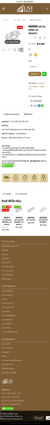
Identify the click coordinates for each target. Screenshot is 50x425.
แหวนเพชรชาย (7, 295)
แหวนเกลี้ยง (6, 328)
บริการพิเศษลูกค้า (8, 266)
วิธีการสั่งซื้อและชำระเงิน (10, 246)
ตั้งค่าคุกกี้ (38, 418)
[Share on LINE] (42, 105)
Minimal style (7, 364)
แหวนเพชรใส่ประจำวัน (9, 332)
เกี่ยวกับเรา (5, 258)
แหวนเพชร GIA (7, 303)
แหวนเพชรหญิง (7, 291)
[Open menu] (3, 8)
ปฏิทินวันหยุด (6, 279)
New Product (7, 348)
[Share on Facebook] (39, 105)
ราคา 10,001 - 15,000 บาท (21, 20)
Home (5, 20)
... (10, 20)
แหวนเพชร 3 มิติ (7, 307)
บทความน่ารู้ (6, 262)
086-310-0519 (10, 401)
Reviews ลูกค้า (7, 271)
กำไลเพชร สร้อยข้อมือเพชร (11, 360)
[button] (47, 8)
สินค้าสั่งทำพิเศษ (8, 368)
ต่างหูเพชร (5, 352)
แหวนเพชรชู (6, 311)
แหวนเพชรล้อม (7, 319)
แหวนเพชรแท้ (21, 194)
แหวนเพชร (7, 194)
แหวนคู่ (4, 299)
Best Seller (6, 344)
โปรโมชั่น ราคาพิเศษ (9, 372)
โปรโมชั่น (5, 250)
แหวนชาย (41, 83)
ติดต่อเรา (35, 74)
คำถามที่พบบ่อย (7, 275)
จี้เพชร (4, 356)
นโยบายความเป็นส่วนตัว (11, 419)
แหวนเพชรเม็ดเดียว (9, 315)
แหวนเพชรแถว (7, 323)
